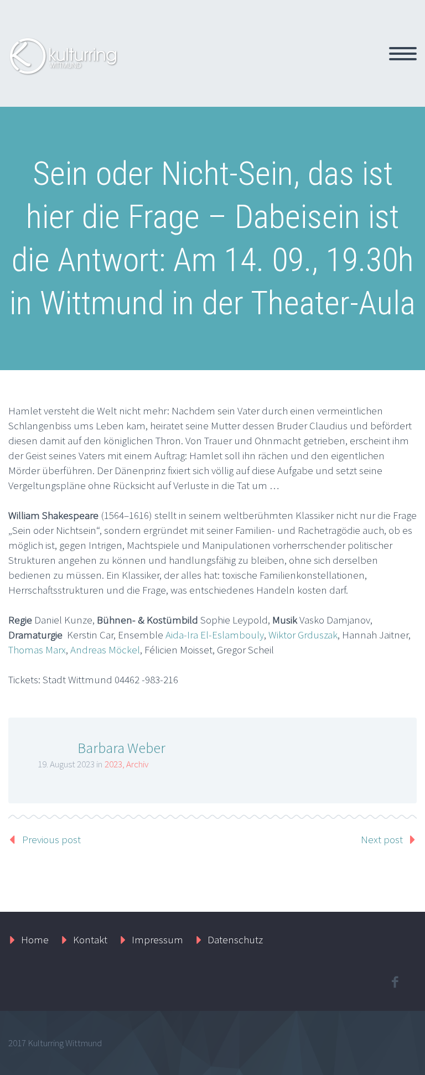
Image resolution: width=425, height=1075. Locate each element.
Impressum (157, 939)
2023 (113, 764)
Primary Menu (403, 53)
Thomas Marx (37, 649)
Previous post (51, 839)
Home (35, 939)
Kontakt (90, 939)
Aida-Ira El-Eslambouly (214, 634)
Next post (382, 839)
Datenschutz (235, 939)
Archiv (137, 764)
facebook (394, 982)
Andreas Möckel (105, 649)
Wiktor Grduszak (303, 634)
